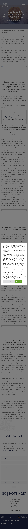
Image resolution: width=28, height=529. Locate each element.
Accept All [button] (18, 281)
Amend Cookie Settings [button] (8, 281)
